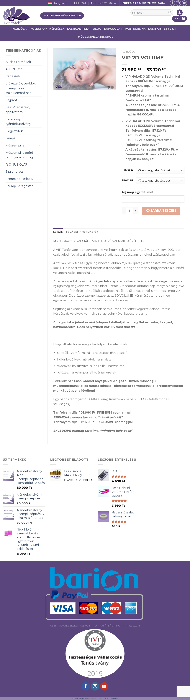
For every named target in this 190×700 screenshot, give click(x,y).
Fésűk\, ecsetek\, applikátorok (18, 109)
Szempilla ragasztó (19, 186)
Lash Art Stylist (162, 28)
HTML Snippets (80, 698)
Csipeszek (13, 76)
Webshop (39, 28)
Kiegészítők (14, 131)
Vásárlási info (109, 625)
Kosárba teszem (161, 210)
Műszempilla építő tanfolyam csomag (19, 155)
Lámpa (11, 138)
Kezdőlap (20, 28)
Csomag (127, 180)
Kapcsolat (113, 28)
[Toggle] (40, 76)
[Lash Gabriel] (19, 15)
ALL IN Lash (14, 69)
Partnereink (135, 28)
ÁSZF (53, 625)
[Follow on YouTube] (184, 3)
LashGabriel (77, 28)
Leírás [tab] (58, 232)
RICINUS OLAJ (16, 164)
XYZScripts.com (110, 698)
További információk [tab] (81, 232)
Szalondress (14, 171)
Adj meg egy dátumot (137, 192)
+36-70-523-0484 (153, 3)
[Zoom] (58, 85)
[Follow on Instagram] (178, 3)
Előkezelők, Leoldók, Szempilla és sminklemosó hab (21, 88)
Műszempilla (15, 145)
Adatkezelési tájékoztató (78, 625)
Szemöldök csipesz (20, 179)
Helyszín (127, 170)
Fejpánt (11, 100)
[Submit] (170, 12)
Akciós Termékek (18, 62)
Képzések (56, 28)
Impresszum (131, 625)
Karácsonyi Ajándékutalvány (18, 122)
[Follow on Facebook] (172, 3)
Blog (97, 28)
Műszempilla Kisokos (95, 36)
